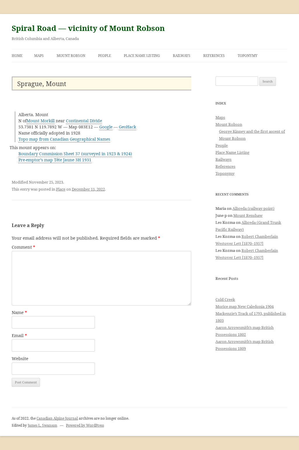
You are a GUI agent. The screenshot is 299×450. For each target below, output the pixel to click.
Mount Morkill (41, 120)
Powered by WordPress (85, 425)
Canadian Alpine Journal (57, 418)
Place (60, 189)
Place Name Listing (142, 55)
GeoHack (127, 127)
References (214, 55)
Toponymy (248, 55)
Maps (39, 55)
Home (17, 55)
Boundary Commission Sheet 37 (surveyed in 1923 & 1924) (75, 153)
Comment (23, 247)
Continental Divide (84, 120)
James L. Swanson (42, 425)
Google (105, 127)
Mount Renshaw (248, 215)
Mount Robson (71, 55)
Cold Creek (225, 299)
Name (19, 312)
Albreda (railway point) (253, 208)
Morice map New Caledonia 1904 (244, 306)
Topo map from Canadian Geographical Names (64, 139)
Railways (181, 55)
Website (20, 358)
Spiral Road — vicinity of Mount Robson (88, 28)
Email (19, 335)
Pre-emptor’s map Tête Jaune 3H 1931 (54, 160)
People (104, 55)
